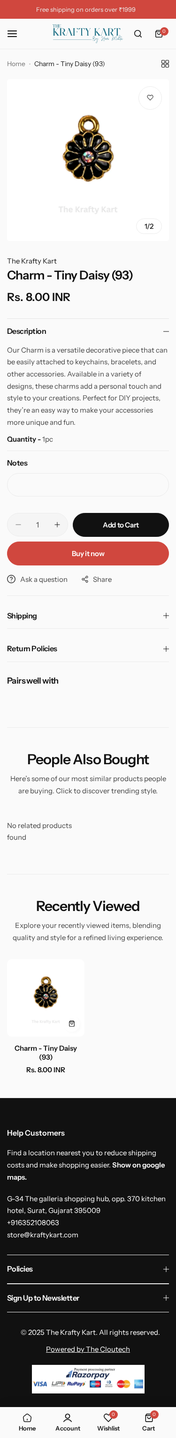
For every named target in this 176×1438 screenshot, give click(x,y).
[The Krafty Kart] (88, 33)
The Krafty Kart (32, 260)
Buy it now (88, 553)
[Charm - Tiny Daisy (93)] (45, 998)
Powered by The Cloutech (88, 1349)
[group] (88, 160)
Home (16, 64)
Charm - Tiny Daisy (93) (46, 1053)
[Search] (138, 33)
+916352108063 (33, 1222)
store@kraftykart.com (42, 1234)
